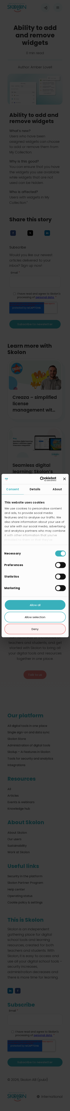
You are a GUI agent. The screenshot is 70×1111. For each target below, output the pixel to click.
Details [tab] (35, 489)
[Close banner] (64, 479)
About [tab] (57, 489)
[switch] (60, 565)
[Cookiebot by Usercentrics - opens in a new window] (41, 478)
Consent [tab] (12, 489)
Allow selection (35, 617)
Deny (35, 629)
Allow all (35, 605)
